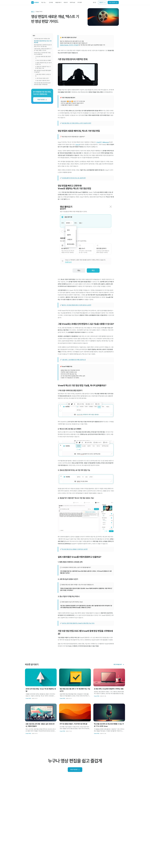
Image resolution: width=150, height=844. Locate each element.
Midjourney (105, 142)
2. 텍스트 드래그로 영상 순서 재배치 (43, 60)
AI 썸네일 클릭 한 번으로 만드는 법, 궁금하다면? (74, 178)
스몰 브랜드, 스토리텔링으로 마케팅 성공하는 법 (74, 359)
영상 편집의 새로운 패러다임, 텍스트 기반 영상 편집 (42, 41)
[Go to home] (35, 2)
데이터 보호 (72, 2)
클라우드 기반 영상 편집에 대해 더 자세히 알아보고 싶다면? (76, 305)
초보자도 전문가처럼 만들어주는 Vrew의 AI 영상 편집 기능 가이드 (78, 623)
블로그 (32, 11)
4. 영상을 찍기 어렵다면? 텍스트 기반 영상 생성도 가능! (43, 67)
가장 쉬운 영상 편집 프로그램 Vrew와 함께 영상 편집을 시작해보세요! (42, 83)
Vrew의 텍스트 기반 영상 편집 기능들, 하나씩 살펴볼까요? (42, 53)
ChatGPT (99, 142)
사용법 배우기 (58, 2)
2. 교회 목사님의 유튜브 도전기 (42, 78)
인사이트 (51, 2)
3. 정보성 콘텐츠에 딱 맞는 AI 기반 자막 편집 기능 (43, 63)
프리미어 (71, 45)
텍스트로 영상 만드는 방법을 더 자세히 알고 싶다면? (75, 549)
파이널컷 (76, 45)
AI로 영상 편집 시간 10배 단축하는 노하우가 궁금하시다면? (76, 123)
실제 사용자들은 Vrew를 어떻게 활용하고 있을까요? (42, 71)
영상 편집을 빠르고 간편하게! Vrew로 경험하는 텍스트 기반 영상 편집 (43, 45)
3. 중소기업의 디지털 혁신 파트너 (42, 80)
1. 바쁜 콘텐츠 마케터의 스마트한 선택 (43, 75)
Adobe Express (64, 45)
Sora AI (78, 144)
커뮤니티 (66, 2)
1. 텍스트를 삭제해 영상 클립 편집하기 (43, 57)
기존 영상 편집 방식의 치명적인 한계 (42, 38)
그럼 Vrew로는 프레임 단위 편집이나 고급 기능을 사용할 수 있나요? (42, 49)
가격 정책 (79, 2)
